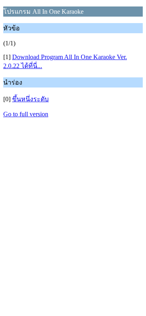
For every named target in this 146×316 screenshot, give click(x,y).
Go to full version (25, 114)
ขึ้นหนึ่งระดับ (30, 99)
